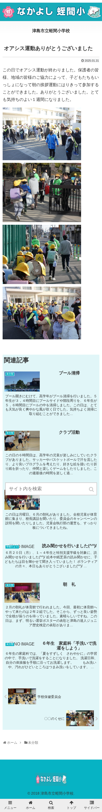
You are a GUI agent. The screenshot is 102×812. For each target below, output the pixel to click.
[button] (92, 489)
